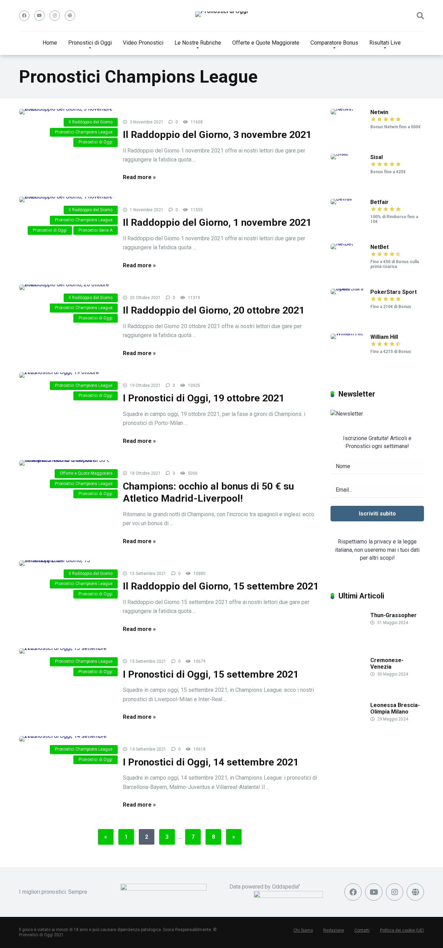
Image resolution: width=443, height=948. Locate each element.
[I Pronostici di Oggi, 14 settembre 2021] (65, 739)
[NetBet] (342, 243)
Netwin (379, 112)
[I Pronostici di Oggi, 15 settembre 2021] (65, 651)
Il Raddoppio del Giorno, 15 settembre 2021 (221, 586)
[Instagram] (54, 15)
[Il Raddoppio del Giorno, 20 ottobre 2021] (65, 287)
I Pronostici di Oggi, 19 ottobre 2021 (203, 398)
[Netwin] (342, 108)
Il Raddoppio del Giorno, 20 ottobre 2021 (214, 310)
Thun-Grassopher (393, 615)
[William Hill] (347, 333)
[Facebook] (24, 15)
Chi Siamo (303, 930)
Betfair (379, 202)
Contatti (362, 930)
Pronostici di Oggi (90, 42)
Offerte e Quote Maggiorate (265, 42)
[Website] (70, 15)
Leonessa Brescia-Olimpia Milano (395, 708)
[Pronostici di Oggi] (221, 14)
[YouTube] (39, 15)
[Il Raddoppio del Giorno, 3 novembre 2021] (65, 111)
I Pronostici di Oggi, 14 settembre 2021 (211, 762)
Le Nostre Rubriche (197, 42)
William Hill (384, 337)
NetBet (379, 247)
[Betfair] (341, 198)
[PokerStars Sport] (350, 288)
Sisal (376, 157)
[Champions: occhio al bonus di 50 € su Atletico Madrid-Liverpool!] (65, 463)
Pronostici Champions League (83, 132)
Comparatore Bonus (334, 42)
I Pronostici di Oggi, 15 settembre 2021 (211, 674)
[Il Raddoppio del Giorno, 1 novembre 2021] (65, 199)
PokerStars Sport (393, 292)
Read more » (139, 177)
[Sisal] (339, 153)
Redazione (333, 930)
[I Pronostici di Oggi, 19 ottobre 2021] (65, 375)
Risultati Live (385, 42)
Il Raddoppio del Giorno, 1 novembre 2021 (217, 222)
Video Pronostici (143, 42)
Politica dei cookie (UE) (402, 930)
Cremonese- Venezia (387, 663)
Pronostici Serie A (95, 230)
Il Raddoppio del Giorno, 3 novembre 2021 (217, 134)
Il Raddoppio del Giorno (90, 122)
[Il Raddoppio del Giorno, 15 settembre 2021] (65, 563)
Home (50, 42)
